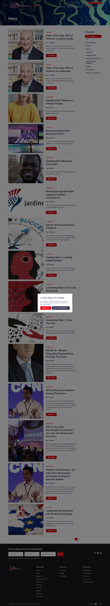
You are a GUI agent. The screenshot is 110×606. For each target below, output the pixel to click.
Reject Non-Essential (61, 308)
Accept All (45, 308)
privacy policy (47, 304)
